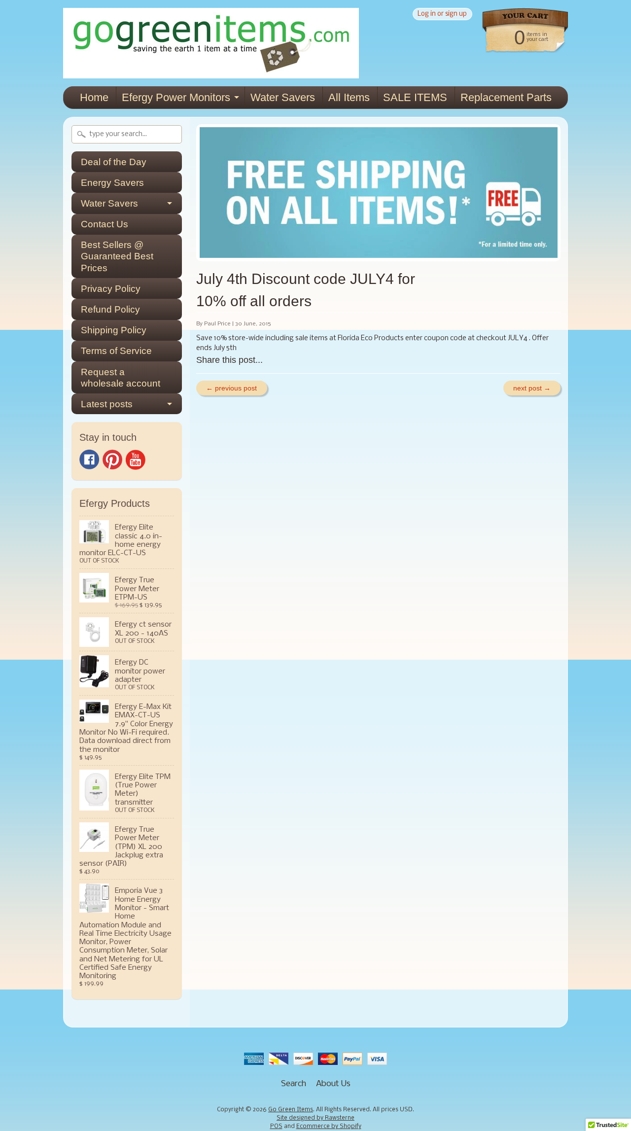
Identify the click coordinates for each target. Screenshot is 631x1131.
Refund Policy (110, 309)
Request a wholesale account (120, 378)
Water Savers (282, 97)
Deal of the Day (113, 162)
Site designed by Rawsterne (315, 1118)
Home (94, 97)
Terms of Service (116, 351)
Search (293, 1084)
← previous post (231, 388)
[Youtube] (135, 460)
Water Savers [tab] (109, 203)
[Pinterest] (112, 459)
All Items (349, 97)
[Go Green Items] (211, 72)
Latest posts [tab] (107, 404)
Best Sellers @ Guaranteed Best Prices (117, 256)
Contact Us (104, 224)
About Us (333, 1084)
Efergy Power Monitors (176, 97)
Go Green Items (290, 1110)
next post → (532, 388)
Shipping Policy (113, 330)
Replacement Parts (506, 97)
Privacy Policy (110, 288)
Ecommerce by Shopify (328, 1127)
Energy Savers (112, 182)
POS (276, 1127)
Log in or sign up (442, 14)
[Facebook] (89, 459)
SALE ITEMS (415, 97)
